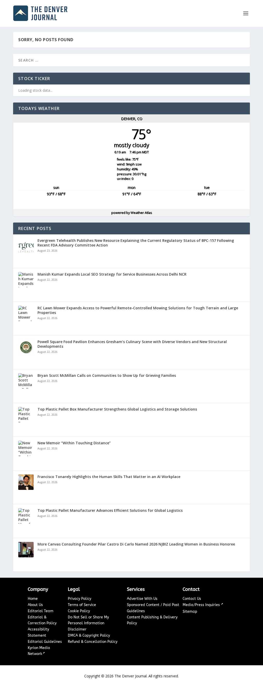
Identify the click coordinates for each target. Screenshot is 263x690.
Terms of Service (82, 605)
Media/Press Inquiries (202, 605)
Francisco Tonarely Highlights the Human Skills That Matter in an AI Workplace (108, 476)
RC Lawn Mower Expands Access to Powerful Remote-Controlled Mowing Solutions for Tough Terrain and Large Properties (137, 310)
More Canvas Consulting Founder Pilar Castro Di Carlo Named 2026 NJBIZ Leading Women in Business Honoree (136, 544)
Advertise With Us (142, 599)
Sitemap (190, 611)
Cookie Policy (79, 611)
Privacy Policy (79, 599)
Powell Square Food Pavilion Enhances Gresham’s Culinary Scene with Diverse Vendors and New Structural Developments (132, 344)
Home (33, 599)
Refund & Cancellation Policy (92, 642)
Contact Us (192, 599)
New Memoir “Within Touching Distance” (74, 443)
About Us (35, 605)
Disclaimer (77, 629)
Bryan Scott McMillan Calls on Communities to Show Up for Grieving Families (106, 375)
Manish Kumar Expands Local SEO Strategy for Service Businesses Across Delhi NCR (111, 274)
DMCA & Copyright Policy (89, 635)
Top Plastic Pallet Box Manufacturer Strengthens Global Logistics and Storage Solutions (117, 409)
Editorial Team (40, 611)
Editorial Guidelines (45, 642)
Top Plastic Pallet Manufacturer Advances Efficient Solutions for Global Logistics (110, 510)
